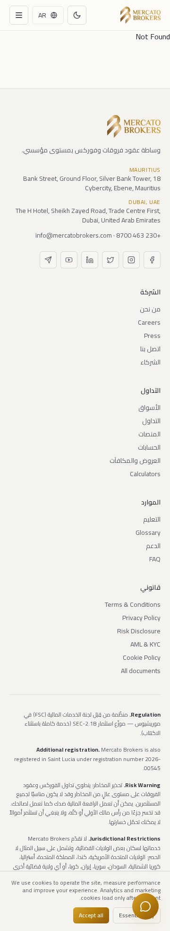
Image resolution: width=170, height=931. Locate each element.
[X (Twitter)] (110, 259)
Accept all (91, 915)
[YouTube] (68, 259)
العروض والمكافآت (135, 460)
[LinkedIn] (89, 259)
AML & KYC (145, 644)
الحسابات (149, 447)
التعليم (152, 519)
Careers (149, 322)
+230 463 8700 (138, 235)
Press (152, 335)
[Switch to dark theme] (77, 15)
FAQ (155, 559)
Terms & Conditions (133, 604)
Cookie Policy (142, 657)
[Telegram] (48, 259)
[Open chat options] (145, 906)
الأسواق (149, 407)
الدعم (153, 546)
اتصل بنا (150, 349)
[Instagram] (131, 259)
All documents (141, 671)
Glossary (148, 532)
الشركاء (150, 362)
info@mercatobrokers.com (73, 235)
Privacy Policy (141, 618)
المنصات (149, 434)
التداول (151, 421)
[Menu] (18, 15)
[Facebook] (152, 259)
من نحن (150, 309)
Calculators (145, 474)
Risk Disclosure (139, 631)
